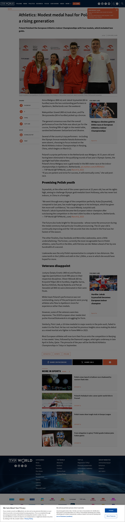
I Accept (111, 510)
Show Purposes (111, 516)
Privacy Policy (29, 519)
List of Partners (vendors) (64, 516)
